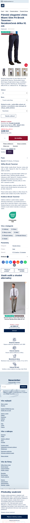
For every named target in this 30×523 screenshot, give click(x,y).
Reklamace (4, 449)
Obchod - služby (5, 485)
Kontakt (3, 442)
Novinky (3, 405)
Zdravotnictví (4, 481)
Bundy (2, 420)
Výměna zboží (4, 445)
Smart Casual (4, 466)
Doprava (3, 434)
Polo (2, 423)
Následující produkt (21, 270)
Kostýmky (3, 417)
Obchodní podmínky (6, 451)
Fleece (3, 427)
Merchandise (4, 475)
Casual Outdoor (5, 468)
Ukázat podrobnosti (14, 520)
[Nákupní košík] (23, 5)
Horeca (3, 480)
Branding (3, 473)
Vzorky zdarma (5, 476)
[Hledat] (19, 5)
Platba (2, 436)
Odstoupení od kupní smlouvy (9, 447)
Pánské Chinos (16, 245)
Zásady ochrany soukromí (8, 512)
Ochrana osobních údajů (7, 453)
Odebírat (23, 386)
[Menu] (27, 5)
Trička (2, 425)
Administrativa (4, 483)
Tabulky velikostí (5, 439)
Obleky (3, 415)
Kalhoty (3, 419)
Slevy (2, 440)
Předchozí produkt (7, 270)
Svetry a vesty (4, 413)
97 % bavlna (15, 252)
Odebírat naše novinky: (14, 382)
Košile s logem (5, 470)
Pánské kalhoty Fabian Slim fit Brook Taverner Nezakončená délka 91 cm (14, 318)
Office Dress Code (6, 465)
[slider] (11, 29)
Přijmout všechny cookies (14, 516)
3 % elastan (23, 252)
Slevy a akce (4, 404)
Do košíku (18, 138)
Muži (13, 249)
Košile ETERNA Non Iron (7, 408)
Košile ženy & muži (6, 410)
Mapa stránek (4, 456)
